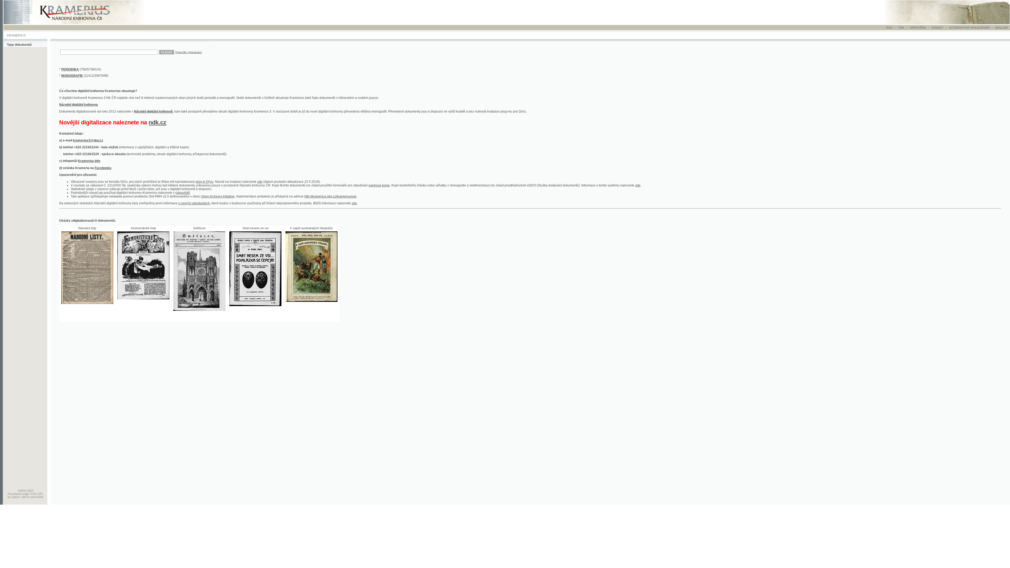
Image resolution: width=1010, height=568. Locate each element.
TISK (901, 27)
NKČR (26, 497)
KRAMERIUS (16, 35)
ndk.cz (157, 122)
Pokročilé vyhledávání (188, 52)
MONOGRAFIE (72, 76)
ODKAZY (937, 27)
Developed (14, 493)
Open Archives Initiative (218, 196)
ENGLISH (1001, 27)
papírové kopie (379, 185)
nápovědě (182, 193)
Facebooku (103, 168)
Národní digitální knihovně (153, 111)
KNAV (39, 497)
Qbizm (16, 497)
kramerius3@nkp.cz (88, 140)
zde (259, 182)
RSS (889, 27)
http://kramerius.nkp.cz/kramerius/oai (330, 196)
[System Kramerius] (81, 23)
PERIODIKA (70, 69)
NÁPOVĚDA (918, 27)
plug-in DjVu (204, 182)
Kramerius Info (89, 161)
